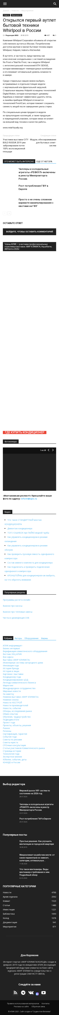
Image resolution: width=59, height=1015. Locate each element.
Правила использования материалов (23, 1003)
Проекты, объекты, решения (17, 725)
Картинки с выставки (13, 674)
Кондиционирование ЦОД (15, 679)
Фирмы (44, 638)
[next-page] (9, 213)
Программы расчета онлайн (16, 599)
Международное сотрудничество (19, 688)
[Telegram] (23, 993)
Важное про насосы (12, 605)
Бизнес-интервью (11, 648)
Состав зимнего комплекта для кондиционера (30, 562)
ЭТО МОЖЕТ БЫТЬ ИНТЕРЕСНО (19, 161)
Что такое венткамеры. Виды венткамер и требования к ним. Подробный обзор (34, 872)
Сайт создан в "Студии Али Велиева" (35, 1011)
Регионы (7, 731)
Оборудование (31, 638)
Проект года (9, 722)
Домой (6, 10)
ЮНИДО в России (11, 762)
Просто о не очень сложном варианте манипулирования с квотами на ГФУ (36, 202)
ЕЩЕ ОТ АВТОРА (44, 161)
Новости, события (12, 708)
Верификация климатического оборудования (25, 651)
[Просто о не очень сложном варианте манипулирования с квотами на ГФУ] (10, 205)
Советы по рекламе (12, 739)
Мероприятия (27, 10)
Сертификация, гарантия (15, 734)
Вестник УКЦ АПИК (12, 654)
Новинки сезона (10, 699)
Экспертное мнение (12, 756)
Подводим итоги (11, 719)
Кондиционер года (12, 677)
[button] (4, 4)
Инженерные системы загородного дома (23, 662)
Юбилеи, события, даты (14, 759)
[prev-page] (4, 213)
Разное (6, 728)
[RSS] (15, 993)
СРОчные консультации (14, 745)
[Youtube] (43, 993)
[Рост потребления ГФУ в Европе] (10, 191)
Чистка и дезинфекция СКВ (16, 617)
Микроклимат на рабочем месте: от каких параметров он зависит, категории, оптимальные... (37, 858)
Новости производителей (15, 705)
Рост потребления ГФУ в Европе (35, 819)
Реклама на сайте (21, 1006)
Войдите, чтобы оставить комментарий (29, 231)
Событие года (10, 736)
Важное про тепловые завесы (17, 611)
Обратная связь (38, 1006)
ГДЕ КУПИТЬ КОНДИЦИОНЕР (24, 432)
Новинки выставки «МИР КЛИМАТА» (21, 696)
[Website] (37, 993)
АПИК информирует (12, 645)
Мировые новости (12, 691)
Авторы (18, 638)
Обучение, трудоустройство (17, 716)
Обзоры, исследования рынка (17, 711)
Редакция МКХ (12, 35)
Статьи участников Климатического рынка (24, 748)
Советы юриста (10, 742)
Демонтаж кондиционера (19, 528)
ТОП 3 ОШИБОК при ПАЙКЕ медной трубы (28, 532)
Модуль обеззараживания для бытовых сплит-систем (43, 142)
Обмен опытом (10, 714)
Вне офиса (8, 657)
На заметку (8, 694)
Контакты (46, 1003)
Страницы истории (12, 751)
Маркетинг (8, 685)
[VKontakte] (31, 993)
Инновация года (11, 665)
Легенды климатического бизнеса (19, 682)
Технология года (11, 753)
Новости (15, 10)
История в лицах (11, 671)
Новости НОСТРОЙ (12, 702)
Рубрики (8, 638)
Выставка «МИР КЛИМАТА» (16, 659)
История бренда (11, 668)
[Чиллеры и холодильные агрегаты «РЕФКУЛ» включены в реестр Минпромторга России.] (10, 174)
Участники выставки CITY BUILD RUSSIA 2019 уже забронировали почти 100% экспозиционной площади (15, 145)
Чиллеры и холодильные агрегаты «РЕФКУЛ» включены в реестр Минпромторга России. (36, 807)
